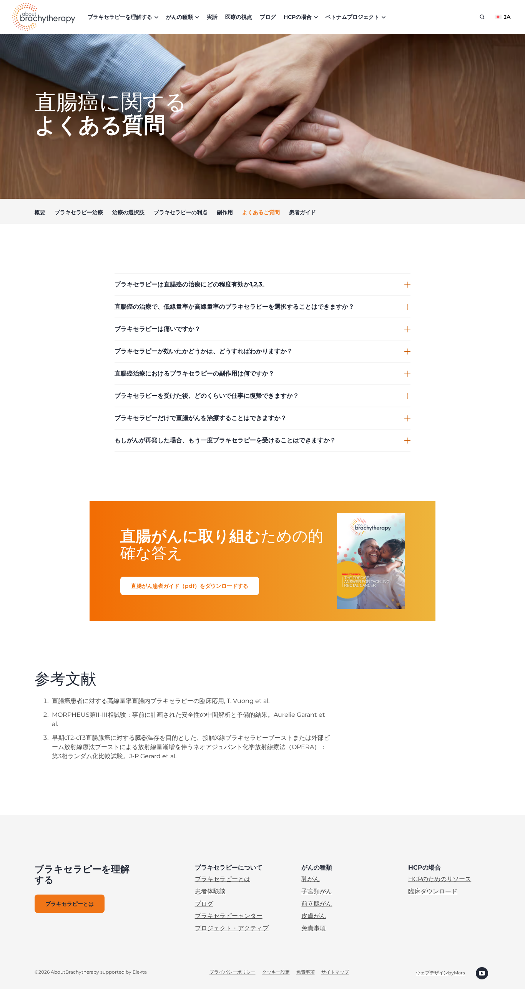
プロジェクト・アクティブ (232, 928)
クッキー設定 (276, 972)
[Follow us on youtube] (482, 973)
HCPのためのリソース (439, 879)
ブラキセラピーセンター (228, 916)
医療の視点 (238, 16)
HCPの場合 (298, 16)
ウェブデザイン (432, 973)
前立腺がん (316, 903)
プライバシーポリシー (232, 972)
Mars (459, 973)
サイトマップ (335, 972)
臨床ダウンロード (432, 891)
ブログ (268, 16)
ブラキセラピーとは (222, 879)
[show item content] (407, 284)
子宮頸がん (316, 891)
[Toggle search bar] (482, 16)
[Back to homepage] (43, 17)
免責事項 (313, 928)
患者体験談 (210, 891)
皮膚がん (313, 916)
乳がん (310, 879)
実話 (212, 16)
